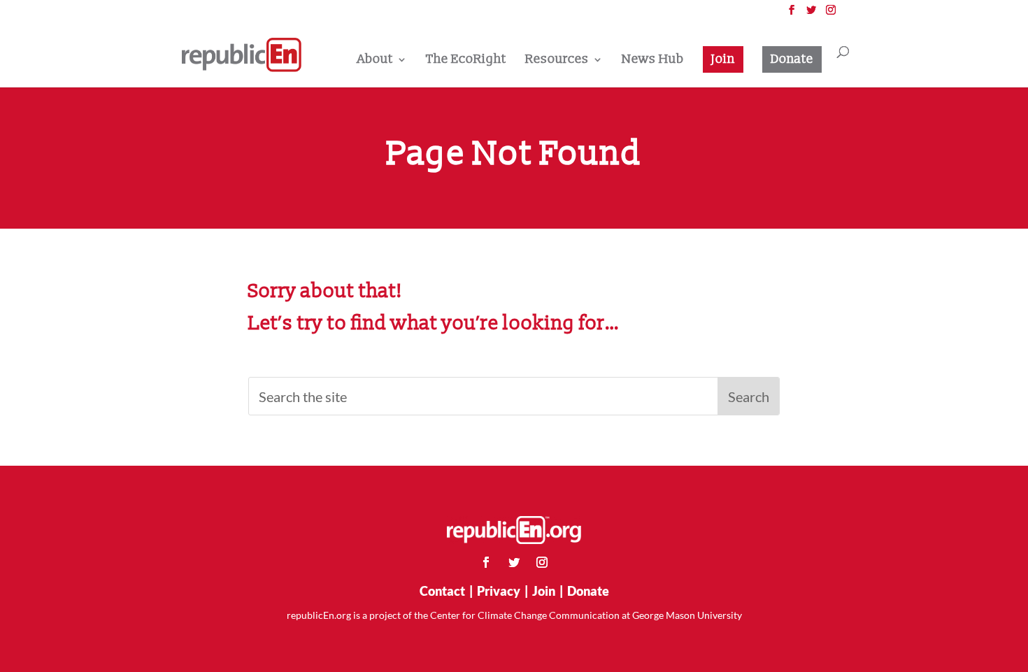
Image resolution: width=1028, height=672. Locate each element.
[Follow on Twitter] (514, 562)
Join (723, 59)
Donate (792, 59)
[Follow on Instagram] (542, 562)
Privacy (498, 591)
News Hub (653, 61)
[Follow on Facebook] (486, 562)
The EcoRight (466, 61)
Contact (442, 591)
